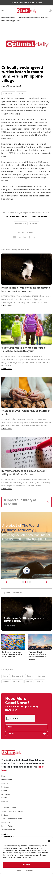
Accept (26, 864)
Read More (6, 305)
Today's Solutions (8, 808)
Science (30, 676)
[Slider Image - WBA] (25, 582)
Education (17, 681)
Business (41, 676)
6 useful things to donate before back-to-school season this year (24, 349)
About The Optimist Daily (11, 818)
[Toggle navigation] (2, 10)
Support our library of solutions (20, 502)
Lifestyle (39, 681)
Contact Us (6, 822)
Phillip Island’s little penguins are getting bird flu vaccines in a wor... (25, 289)
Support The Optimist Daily (12, 811)
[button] (49, 840)
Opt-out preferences (25, 870)
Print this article (39, 216)
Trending (21, 93)
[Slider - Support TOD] (27, 582)
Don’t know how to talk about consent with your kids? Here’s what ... (24, 472)
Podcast (4, 815)
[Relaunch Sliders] (30, 582)
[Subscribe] (23, 582)
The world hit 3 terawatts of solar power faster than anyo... (37, 655)
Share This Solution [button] (10, 86)
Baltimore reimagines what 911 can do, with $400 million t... (12, 654)
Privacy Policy (7, 826)
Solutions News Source (17, 216)
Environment (11, 18)
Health (29, 681)
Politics (6, 681)
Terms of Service (8, 829)
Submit (44, 733)
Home (3, 18)
